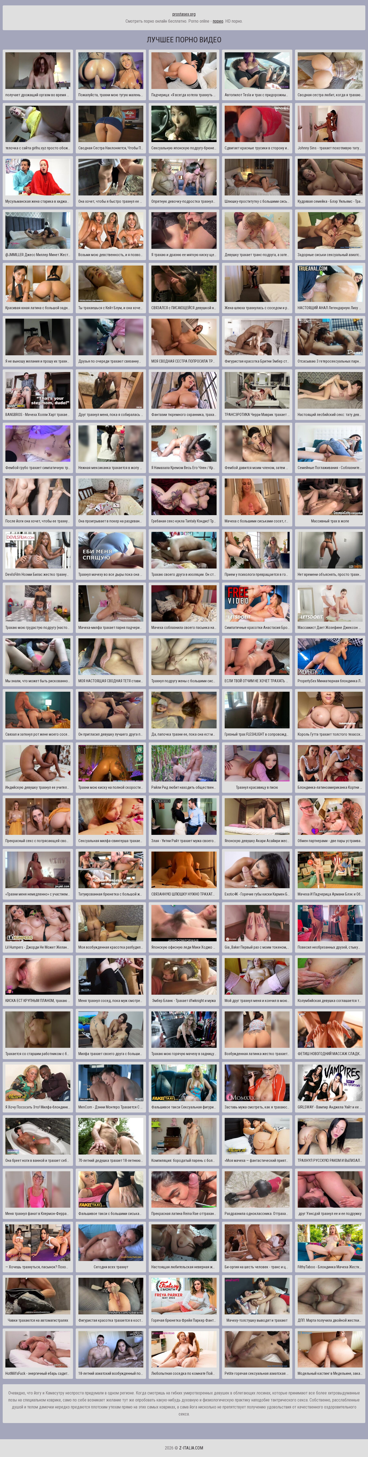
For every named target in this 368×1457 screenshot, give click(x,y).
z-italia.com (191, 1448)
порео (218, 21)
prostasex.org (184, 14)
